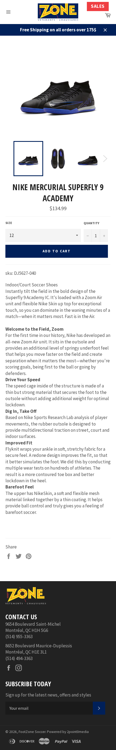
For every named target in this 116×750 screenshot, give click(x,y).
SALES (98, 6)
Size (8, 223)
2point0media (78, 731)
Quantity (91, 223)
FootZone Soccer (32, 731)
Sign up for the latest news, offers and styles (48, 695)
